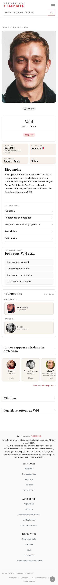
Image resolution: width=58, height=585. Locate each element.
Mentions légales (39, 578)
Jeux (29, 550)
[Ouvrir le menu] (53, 4)
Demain (29, 509)
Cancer (8, 161)
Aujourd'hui (29, 504)
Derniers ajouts (29, 539)
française (36, 148)
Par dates (29, 468)
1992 (24, 126)
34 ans (32, 126)
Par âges (29, 485)
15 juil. (7, 148)
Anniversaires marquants (29, 514)
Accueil (6, 27)
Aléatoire (29, 544)
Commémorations (29, 525)
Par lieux (29, 479)
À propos (24, 578)
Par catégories (29, 474)
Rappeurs (17, 27)
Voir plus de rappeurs (43, 386)
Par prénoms (29, 490)
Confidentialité (29, 582)
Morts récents (29, 520)
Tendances (29, 555)
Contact (12, 578)
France (7, 153)
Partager (30, 109)
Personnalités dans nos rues (29, 561)
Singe (17, 161)
